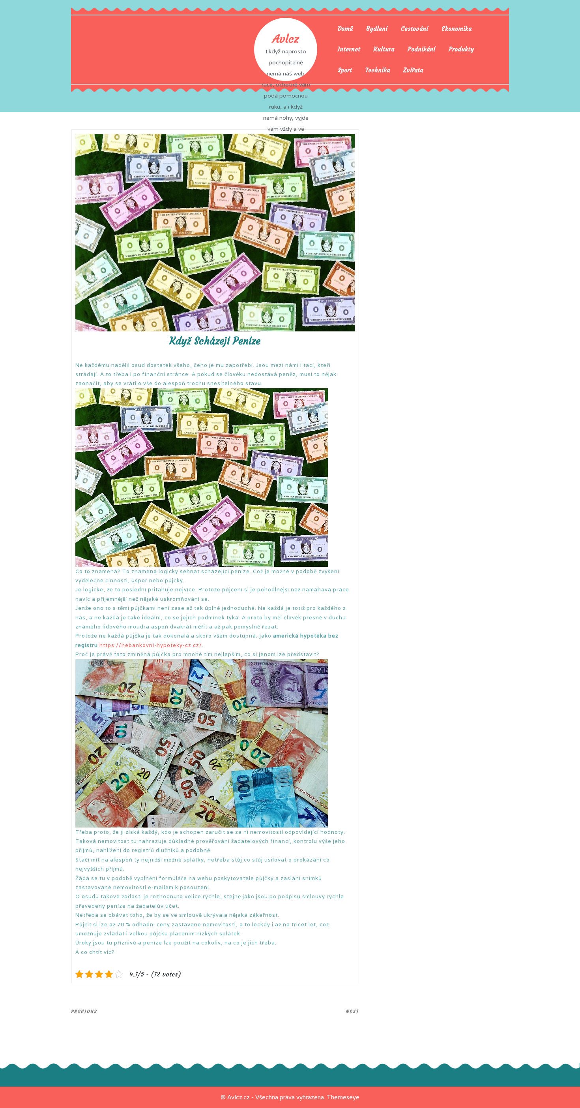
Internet (349, 49)
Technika (377, 70)
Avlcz (286, 39)
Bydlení (376, 28)
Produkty (461, 49)
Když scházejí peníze (215, 341)
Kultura (384, 49)
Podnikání (421, 49)
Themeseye (343, 1097)
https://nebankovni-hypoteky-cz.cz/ (150, 645)
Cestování (414, 28)
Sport (345, 70)
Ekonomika (456, 28)
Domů (345, 28)
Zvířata (413, 70)
